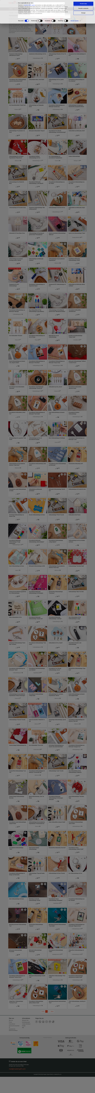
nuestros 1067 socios (29, 5)
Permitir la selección (83, 8)
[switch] (40, 21)
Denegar (83, 12)
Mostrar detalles (75, 20)
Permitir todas (83, 3)
